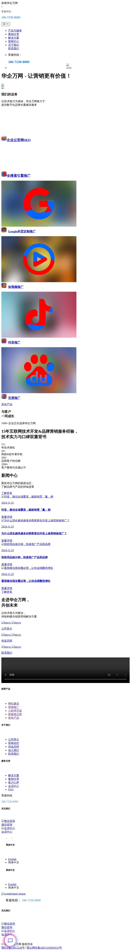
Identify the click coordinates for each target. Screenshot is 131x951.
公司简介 (13, 739)
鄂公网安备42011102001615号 (44, 947)
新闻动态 (13, 743)
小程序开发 (15, 710)
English (12, 859)
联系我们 (13, 48)
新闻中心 (13, 41)
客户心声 (13, 782)
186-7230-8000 (31, 900)
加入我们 (13, 750)
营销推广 (13, 707)
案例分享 (13, 34)
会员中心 (13, 786)
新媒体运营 (15, 714)
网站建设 (13, 703)
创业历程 (13, 746)
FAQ (11, 789)
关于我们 (13, 44)
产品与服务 (15, 30)
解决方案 (13, 37)
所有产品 (13, 717)
